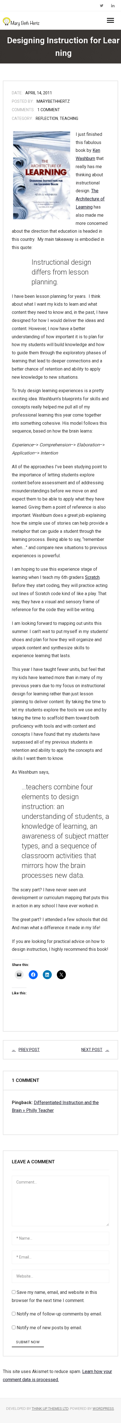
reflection (47, 118)
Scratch (92, 577)
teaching (69, 118)
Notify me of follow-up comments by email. (59, 1314)
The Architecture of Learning (90, 199)
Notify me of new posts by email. (49, 1327)
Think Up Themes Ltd (50, 1408)
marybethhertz (53, 101)
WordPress (103, 1408)
